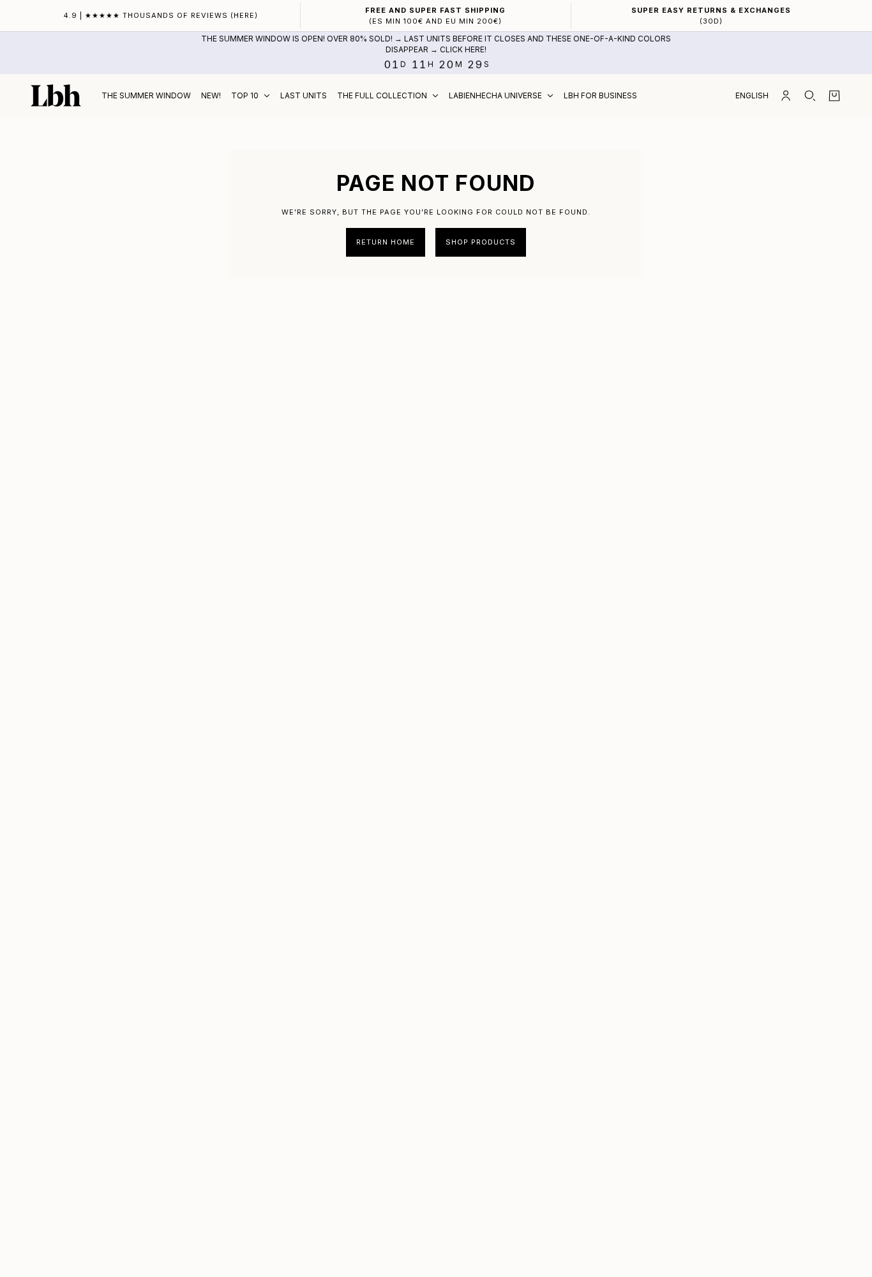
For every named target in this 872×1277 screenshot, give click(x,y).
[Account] (786, 96)
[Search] (810, 96)
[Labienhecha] (56, 95)
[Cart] (834, 96)
